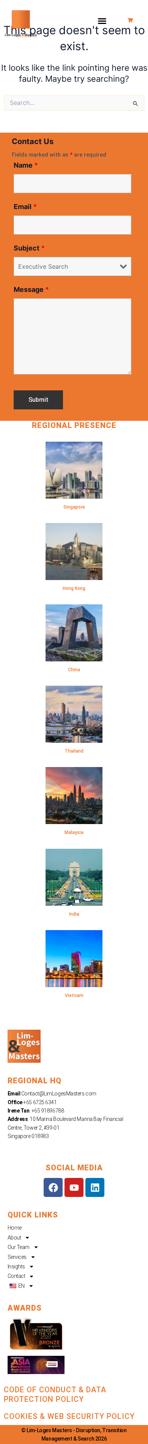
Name (26, 165)
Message (31, 289)
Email (25, 207)
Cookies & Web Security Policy (69, 1416)
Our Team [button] (19, 1247)
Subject (29, 248)
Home (15, 1228)
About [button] (14, 1238)
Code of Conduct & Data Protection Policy (55, 1394)
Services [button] (17, 1257)
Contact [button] (16, 1276)
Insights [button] (16, 1266)
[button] (102, 21)
